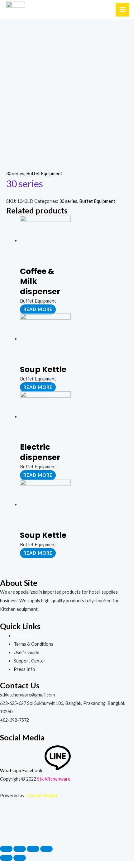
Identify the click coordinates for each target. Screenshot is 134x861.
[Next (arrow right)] (19, 858)
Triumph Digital (41, 795)
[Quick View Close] (15, 825)
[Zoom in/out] (46, 849)
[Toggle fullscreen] (33, 849)
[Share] (19, 849)
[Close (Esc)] (6, 849)
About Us (23, 635)
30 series (15, 173)
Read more (37, 309)
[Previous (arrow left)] (6, 858)
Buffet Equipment (44, 173)
